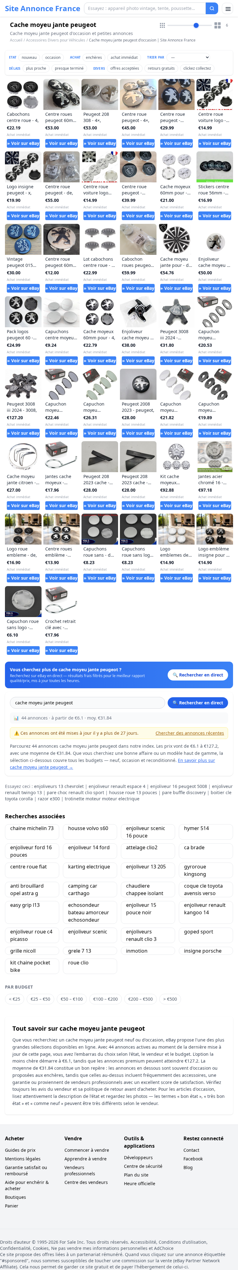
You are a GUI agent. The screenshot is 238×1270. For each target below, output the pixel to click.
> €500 (170, 999)
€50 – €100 (72, 999)
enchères (94, 57)
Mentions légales (23, 1159)
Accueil (16, 40)
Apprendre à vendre (85, 1159)
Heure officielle (139, 1183)
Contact (191, 1150)
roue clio (78, 962)
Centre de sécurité (143, 1166)
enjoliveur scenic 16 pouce (145, 832)
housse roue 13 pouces (133, 792)
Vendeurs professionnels (79, 1170)
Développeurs (138, 1157)
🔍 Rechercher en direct (198, 703)
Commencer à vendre (86, 1150)
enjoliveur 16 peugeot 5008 (178, 786)
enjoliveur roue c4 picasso (31, 935)
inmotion (137, 950)
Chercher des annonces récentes (190, 733)
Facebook (193, 1159)
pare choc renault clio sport (75, 792)
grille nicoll (23, 950)
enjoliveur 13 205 (146, 866)
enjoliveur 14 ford (89, 847)
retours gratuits (161, 68)
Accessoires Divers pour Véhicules (55, 40)
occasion (52, 57)
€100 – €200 (105, 999)
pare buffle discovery (184, 792)
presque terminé (69, 68)
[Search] (212, 8)
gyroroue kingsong (195, 870)
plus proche (36, 68)
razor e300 (49, 799)
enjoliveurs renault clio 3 (141, 935)
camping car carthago (82, 889)
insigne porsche (203, 950)
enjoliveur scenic (87, 931)
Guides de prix (20, 1150)
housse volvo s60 (88, 828)
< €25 (14, 999)
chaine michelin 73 (32, 828)
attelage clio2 (141, 847)
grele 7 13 (79, 950)
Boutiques (15, 1197)
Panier (11, 1206)
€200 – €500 (140, 999)
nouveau (29, 57)
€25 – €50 (40, 999)
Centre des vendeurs (86, 1182)
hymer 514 (196, 828)
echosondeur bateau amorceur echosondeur (88, 912)
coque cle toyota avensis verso (203, 889)
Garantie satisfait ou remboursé (26, 1170)
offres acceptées (124, 68)
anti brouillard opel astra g (27, 889)
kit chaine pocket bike (30, 966)
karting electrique (89, 866)
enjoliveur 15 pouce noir (141, 909)
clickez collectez (197, 68)
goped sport (198, 931)
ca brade (194, 847)
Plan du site (136, 1175)
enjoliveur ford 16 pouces (31, 851)
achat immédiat (124, 57)
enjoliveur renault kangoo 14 (205, 909)
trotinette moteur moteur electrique (102, 799)
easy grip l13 (25, 905)
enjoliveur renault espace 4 (117, 786)
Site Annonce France (42, 8)
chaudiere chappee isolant (144, 889)
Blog (188, 1167)
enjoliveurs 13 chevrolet (59, 786)
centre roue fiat (28, 866)
